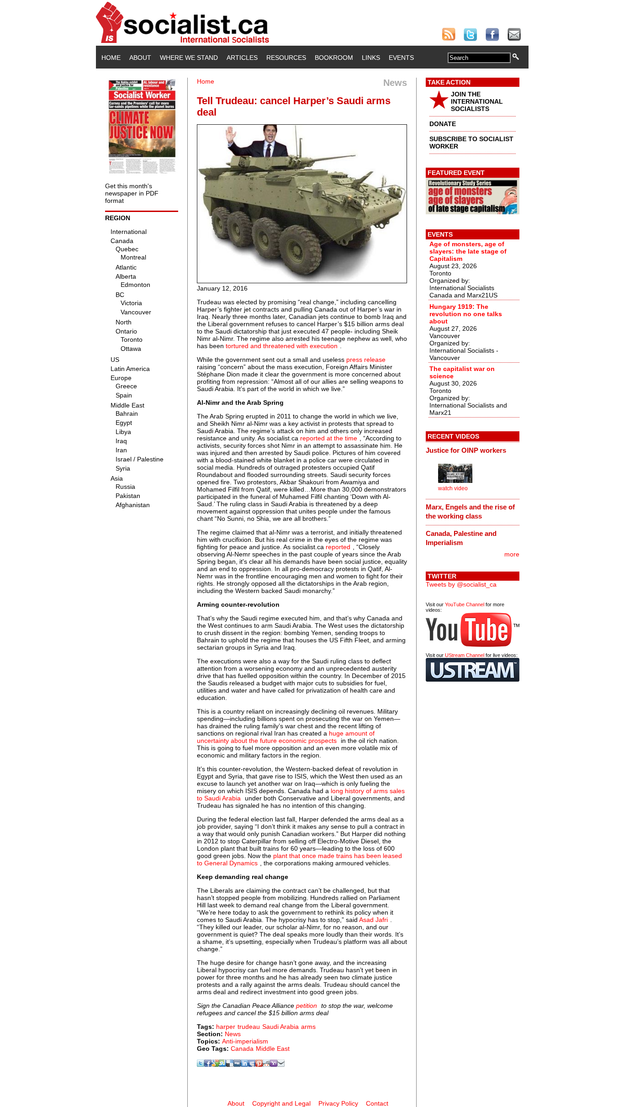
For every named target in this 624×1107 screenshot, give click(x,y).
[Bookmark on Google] (215, 1064)
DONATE (442, 123)
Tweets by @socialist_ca (461, 584)
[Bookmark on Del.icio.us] (229, 1064)
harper (225, 1026)
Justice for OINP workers (466, 450)
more (511, 554)
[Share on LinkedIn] (244, 1064)
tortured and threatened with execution (282, 346)
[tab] (472, 450)
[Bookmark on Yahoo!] (273, 1064)
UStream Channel (464, 655)
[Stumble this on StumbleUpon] (222, 1064)
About (140, 57)
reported (338, 547)
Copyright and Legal (281, 1103)
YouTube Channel (464, 604)
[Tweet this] (200, 1064)
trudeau (249, 1026)
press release (366, 359)
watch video (453, 488)
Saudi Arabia (280, 1026)
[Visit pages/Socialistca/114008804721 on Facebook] (208, 1064)
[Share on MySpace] (251, 1064)
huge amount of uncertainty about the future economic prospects (286, 737)
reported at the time (328, 438)
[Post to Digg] (237, 1064)
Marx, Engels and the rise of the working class (470, 511)
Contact (377, 1103)
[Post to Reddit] (266, 1064)
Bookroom (334, 57)
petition (306, 1005)
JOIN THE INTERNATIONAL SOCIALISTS (477, 101)
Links (371, 57)
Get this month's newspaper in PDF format (132, 193)
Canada (242, 1048)
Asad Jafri (373, 919)
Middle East (273, 1048)
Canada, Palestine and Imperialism (461, 538)
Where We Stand (189, 57)
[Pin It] (259, 1064)
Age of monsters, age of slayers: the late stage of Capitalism (468, 251)
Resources (286, 57)
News (233, 1034)
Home (111, 57)
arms (308, 1026)
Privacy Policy (338, 1103)
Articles (242, 57)
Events (401, 57)
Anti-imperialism (245, 1041)
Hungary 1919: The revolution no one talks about (465, 314)
